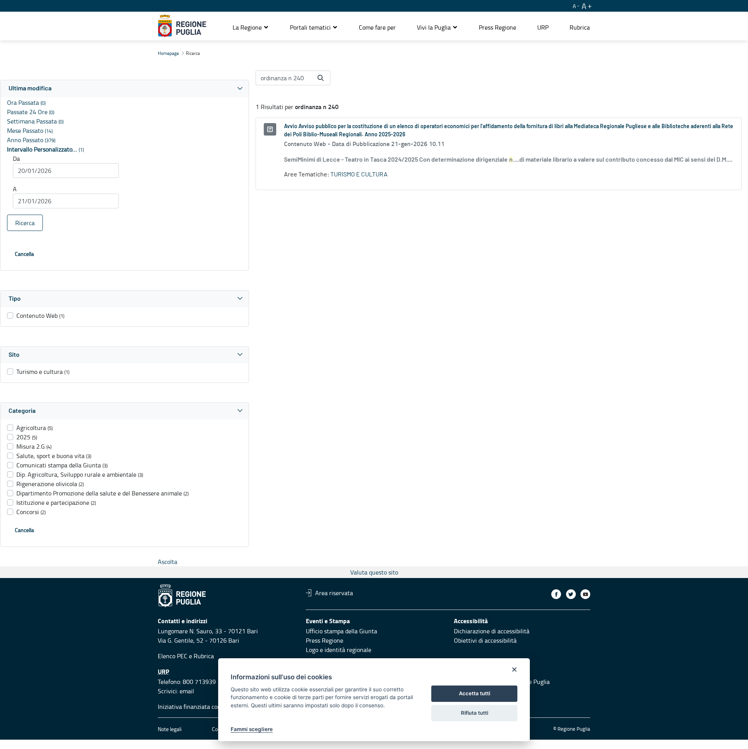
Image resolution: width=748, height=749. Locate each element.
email (187, 691)
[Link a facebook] (556, 594)
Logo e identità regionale (338, 649)
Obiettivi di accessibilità (485, 640)
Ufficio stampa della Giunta (341, 631)
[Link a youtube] (585, 594)
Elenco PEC (172, 656)
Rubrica (204, 656)
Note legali (170, 729)
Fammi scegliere (252, 729)
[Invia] (320, 78)
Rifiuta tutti (474, 713)
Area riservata (334, 592)
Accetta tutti (474, 693)
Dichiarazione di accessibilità (491, 631)
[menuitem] (377, 27)
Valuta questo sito (374, 572)
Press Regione (324, 640)
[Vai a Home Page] (182, 26)
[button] (251, 27)
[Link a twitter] (571, 594)
